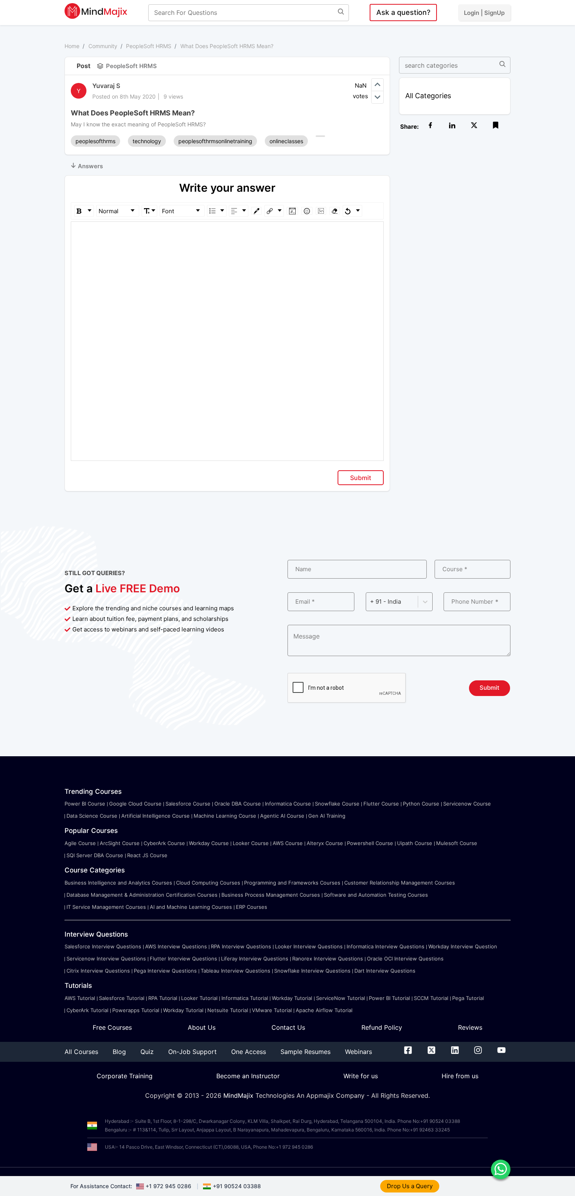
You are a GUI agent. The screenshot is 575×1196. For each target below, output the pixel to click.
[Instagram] (478, 1051)
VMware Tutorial (272, 1010)
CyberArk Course (164, 843)
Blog (119, 1052)
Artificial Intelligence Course (155, 816)
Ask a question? (403, 12)
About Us (202, 1027)
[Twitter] (431, 1051)
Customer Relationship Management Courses (399, 882)
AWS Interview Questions (176, 946)
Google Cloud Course (135, 803)
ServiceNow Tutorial (340, 998)
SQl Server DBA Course (94, 855)
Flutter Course (381, 803)
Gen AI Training (326, 816)
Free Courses (112, 1027)
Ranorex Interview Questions (327, 958)
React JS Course (147, 855)
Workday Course (209, 843)
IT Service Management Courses (106, 907)
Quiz (147, 1052)
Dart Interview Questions (384, 971)
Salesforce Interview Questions (103, 946)
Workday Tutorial (292, 998)
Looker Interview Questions (309, 946)
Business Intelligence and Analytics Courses (118, 882)
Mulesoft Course (456, 843)
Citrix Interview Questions (98, 971)
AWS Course (288, 843)
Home (72, 46)
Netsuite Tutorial (227, 1010)
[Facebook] (408, 1051)
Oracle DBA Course (237, 803)
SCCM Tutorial (431, 998)
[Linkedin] (455, 1051)
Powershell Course (370, 843)
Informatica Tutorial (244, 998)
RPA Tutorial (162, 998)
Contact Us (288, 1027)
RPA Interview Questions (241, 946)
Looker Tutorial (199, 998)
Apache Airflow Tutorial (324, 1010)
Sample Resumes (305, 1052)
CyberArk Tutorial (87, 1010)
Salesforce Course (187, 803)
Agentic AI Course (282, 816)
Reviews (470, 1027)
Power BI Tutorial (389, 998)
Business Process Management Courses (270, 895)
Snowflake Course (337, 803)
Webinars (358, 1052)
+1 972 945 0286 (168, 1186)
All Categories (428, 96)
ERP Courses (251, 907)
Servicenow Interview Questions (106, 958)
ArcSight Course (120, 843)
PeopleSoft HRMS (148, 46)
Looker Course (251, 843)
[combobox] (371, 601)
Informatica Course (288, 803)
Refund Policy (381, 1027)
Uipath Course (414, 843)
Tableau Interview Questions (235, 971)
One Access (248, 1052)
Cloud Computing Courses (208, 882)
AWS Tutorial (80, 998)
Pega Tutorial (468, 998)
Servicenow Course (467, 803)
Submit (360, 478)
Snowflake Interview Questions (312, 971)
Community (102, 46)
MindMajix (239, 1095)
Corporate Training (125, 1076)
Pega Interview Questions (165, 971)
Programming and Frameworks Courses (292, 882)
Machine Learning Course (225, 816)
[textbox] (227, 233)
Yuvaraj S (106, 86)
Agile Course (80, 843)
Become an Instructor (248, 1076)
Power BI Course (85, 803)
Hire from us (460, 1076)
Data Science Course (91, 816)
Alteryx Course (325, 843)
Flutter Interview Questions (183, 958)
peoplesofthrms (95, 141)
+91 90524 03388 (237, 1186)
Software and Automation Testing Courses (376, 895)
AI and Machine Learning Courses (191, 907)
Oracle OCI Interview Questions (405, 958)
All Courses (81, 1052)
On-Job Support (192, 1052)
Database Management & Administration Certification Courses (141, 895)
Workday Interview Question (462, 946)
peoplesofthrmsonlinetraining (215, 141)
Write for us (360, 1076)
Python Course (421, 803)
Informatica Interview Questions (385, 946)
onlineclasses (286, 141)
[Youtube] (501, 1051)
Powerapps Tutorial (135, 1010)
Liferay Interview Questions (254, 958)
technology (147, 141)
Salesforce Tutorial (121, 998)
